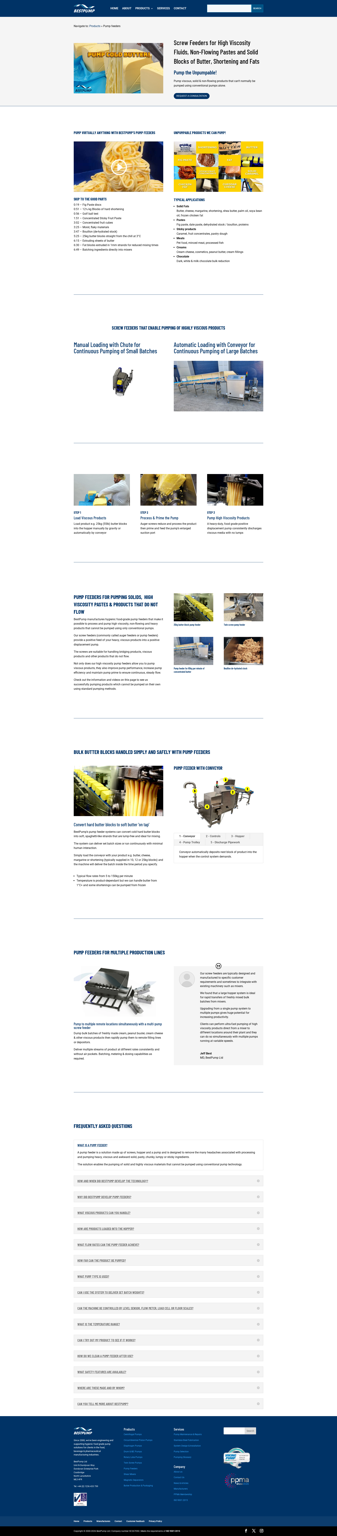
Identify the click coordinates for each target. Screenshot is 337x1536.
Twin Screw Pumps (133, 1463)
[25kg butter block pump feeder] (193, 620)
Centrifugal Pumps (133, 1434)
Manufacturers (181, 1489)
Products (142, 8)
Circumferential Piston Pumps (138, 1440)
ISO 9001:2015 (181, 1500)
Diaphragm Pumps (133, 1446)
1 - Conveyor (187, 836)
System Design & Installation (187, 1446)
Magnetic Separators (133, 1480)
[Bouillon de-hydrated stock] (243, 664)
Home (114, 8)
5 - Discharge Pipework (225, 842)
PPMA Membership (183, 1494)
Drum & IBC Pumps (133, 1451)
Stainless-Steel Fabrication (186, 1440)
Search (250, 1430)
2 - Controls (213, 836)
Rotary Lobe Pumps (133, 1457)
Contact (180, 8)
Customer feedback (135, 1521)
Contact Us (179, 1477)
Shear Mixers (130, 1474)
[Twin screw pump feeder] (243, 620)
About (126, 8)
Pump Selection (181, 1451)
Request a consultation (191, 95)
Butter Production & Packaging (138, 1485)
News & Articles (181, 1483)
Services (163, 8)
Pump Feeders (130, 1468)
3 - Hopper (238, 836)
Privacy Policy (155, 1521)
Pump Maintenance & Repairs (188, 1434)
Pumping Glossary (182, 1457)
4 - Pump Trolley (189, 842)
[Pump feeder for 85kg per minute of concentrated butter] (193, 664)
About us (178, 1472)
